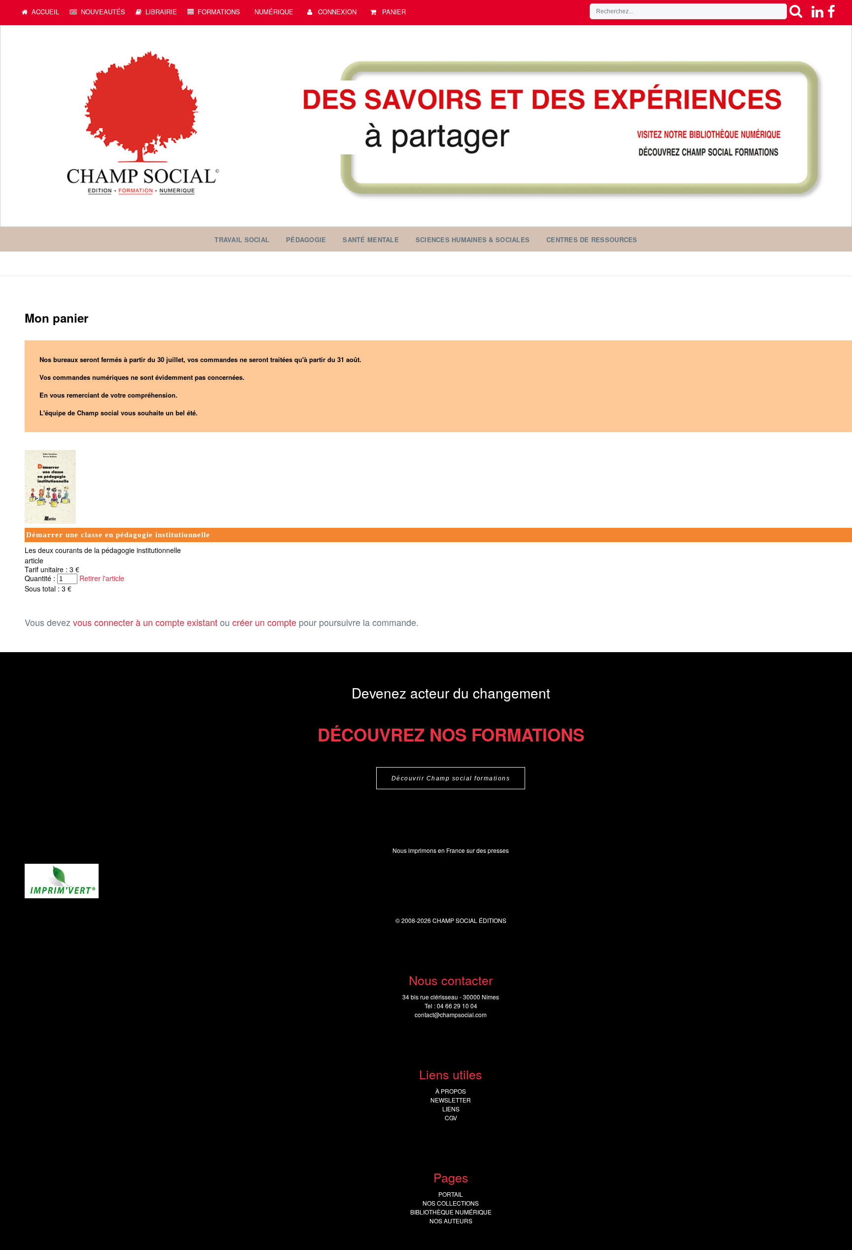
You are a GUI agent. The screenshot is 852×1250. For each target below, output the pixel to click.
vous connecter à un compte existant (145, 622)
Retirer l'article (101, 578)
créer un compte (264, 622)
